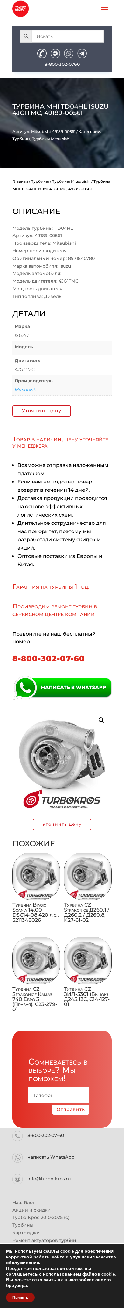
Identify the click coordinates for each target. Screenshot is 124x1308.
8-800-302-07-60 (48, 658)
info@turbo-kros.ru (49, 1178)
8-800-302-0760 (62, 64)
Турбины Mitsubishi (51, 138)
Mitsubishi (26, 390)
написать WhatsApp (51, 1157)
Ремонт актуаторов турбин (44, 1240)
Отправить (71, 1109)
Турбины (21, 138)
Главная (20, 181)
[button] (101, 720)
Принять (20, 1297)
